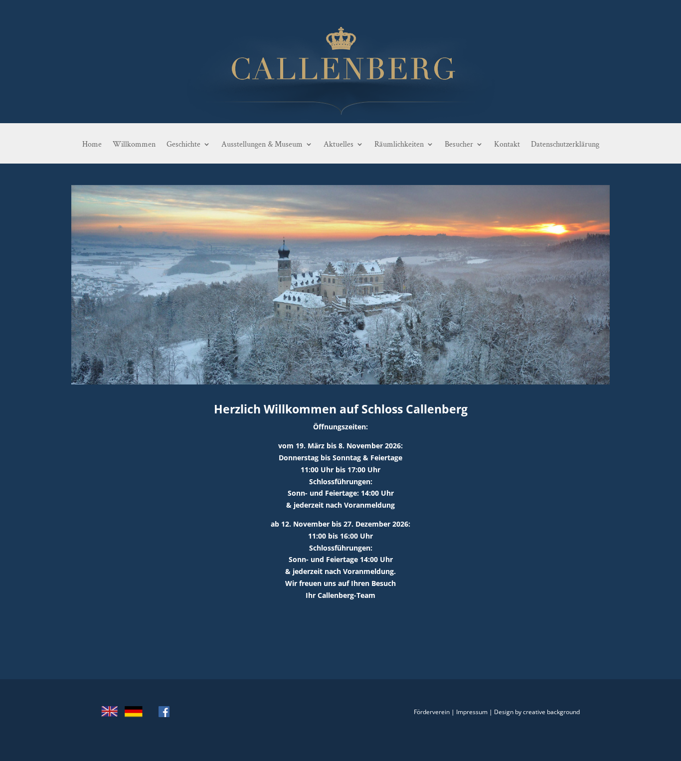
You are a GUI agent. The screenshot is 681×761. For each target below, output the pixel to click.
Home (92, 145)
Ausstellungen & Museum (262, 145)
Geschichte (183, 145)
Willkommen (134, 145)
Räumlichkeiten (399, 145)
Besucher (459, 145)
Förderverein (432, 712)
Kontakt (507, 145)
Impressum (472, 712)
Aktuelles (338, 145)
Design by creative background (537, 712)
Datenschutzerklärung (565, 145)
